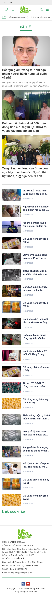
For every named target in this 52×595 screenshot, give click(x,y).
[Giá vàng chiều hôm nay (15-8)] (11, 484)
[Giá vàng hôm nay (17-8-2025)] (11, 307)
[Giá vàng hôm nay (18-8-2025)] (11, 243)
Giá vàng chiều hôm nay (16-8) (36, 369)
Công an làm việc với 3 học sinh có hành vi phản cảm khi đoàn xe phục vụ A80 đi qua (35, 289)
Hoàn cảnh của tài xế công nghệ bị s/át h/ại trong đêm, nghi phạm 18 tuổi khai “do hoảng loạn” (35, 337)
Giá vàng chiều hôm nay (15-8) (36, 481)
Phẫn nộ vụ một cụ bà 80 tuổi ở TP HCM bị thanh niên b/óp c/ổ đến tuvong (36, 417)
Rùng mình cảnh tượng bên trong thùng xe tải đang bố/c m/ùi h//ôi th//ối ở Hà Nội (35, 449)
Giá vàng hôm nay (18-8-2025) (36, 240)
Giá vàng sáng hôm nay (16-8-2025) (36, 401)
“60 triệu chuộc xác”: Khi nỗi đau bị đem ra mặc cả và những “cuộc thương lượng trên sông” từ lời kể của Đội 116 (36, 225)
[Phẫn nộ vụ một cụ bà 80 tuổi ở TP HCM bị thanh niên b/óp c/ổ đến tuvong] (11, 419)
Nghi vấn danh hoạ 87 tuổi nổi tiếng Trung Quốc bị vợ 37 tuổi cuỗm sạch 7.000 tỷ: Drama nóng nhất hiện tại (36, 353)
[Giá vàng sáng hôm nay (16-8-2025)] (11, 403)
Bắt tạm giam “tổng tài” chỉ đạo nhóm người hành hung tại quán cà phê (24, 73)
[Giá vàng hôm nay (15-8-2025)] (11, 500)
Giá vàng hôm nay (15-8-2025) (36, 497)
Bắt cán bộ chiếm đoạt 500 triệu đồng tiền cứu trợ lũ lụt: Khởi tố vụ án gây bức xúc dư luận (24, 127)
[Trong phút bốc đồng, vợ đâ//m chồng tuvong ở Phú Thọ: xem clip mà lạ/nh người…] (11, 275)
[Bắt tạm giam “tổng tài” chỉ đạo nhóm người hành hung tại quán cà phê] (26, 51)
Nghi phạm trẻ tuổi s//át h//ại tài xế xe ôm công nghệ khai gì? (35, 321)
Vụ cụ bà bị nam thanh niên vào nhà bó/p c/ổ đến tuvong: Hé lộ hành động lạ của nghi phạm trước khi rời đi (35, 433)
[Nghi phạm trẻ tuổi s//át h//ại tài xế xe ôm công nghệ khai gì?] (11, 323)
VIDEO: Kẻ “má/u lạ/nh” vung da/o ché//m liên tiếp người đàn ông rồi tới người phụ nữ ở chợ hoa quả (36, 192)
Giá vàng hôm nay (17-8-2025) (36, 304)
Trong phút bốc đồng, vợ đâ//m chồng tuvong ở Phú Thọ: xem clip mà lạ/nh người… (36, 273)
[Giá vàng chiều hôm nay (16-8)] (11, 371)
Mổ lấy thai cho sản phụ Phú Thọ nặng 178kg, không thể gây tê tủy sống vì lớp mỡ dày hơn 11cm (36, 465)
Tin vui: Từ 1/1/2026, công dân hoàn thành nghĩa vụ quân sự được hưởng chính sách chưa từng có (36, 385)
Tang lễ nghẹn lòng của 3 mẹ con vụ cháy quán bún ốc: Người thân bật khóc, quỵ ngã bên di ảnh (25, 172)
